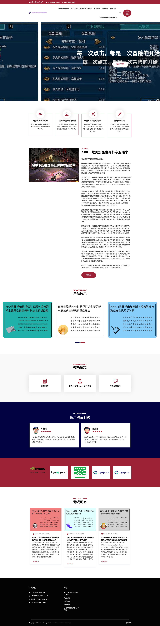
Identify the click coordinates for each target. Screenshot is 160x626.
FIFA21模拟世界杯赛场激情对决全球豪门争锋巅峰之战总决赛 (45, 539)
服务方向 (113, 9)
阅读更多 (36, 561)
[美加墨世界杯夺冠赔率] (40, 13)
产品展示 (97, 9)
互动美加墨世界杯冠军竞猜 (108, 17)
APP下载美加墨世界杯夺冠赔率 (81, 9)
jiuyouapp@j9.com (70, 2)
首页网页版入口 (63, 9)
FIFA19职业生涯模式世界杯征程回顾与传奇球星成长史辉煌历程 (114, 539)
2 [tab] (82, 342)
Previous (25, 435)
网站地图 (128, 623)
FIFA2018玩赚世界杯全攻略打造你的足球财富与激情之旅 (80, 539)
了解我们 (89, 275)
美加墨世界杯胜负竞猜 (63, 623)
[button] (158, 61)
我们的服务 (79, 64)
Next (134, 435)
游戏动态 (105, 9)
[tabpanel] (27, 319)
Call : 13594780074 (53, 2)
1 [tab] (77, 342)
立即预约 (127, 13)
